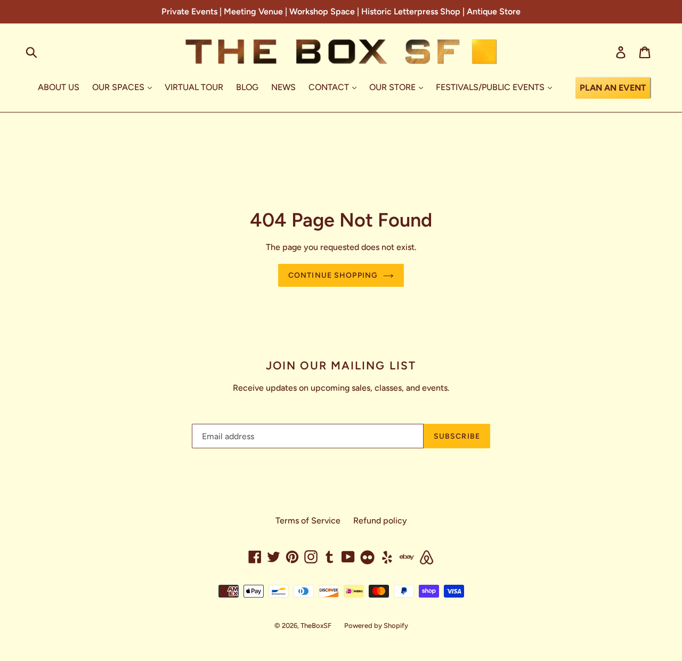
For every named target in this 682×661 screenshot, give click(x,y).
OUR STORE (393, 87)
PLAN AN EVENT (613, 88)
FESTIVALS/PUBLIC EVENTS (491, 87)
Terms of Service (307, 520)
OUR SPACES (119, 87)
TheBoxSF (316, 626)
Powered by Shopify (376, 626)
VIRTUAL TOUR (194, 87)
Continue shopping (333, 275)
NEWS (283, 87)
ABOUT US (58, 87)
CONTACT (329, 87)
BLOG (247, 87)
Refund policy (380, 520)
